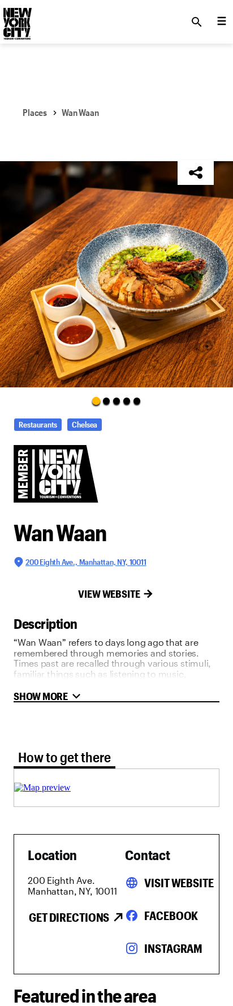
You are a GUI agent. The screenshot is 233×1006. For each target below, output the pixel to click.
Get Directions (69, 917)
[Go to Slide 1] (96, 400)
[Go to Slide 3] (116, 401)
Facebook (171, 915)
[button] (116, 274)
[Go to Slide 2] (106, 401)
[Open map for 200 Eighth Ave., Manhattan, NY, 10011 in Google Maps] (42, 787)
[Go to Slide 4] (126, 401)
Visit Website (178, 883)
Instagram (173, 948)
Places (35, 112)
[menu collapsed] (221, 22)
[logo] (16, 18)
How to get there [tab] (64, 757)
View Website (109, 594)
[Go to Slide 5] (136, 401)
